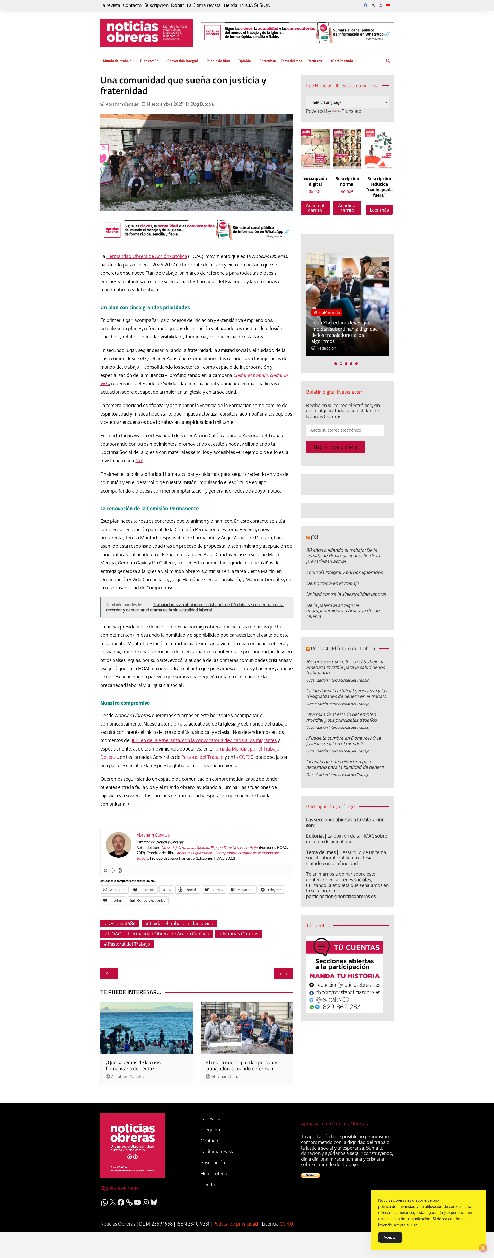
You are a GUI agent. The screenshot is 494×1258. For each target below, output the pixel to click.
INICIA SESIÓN (255, 5)
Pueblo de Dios (218, 60)
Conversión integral (182, 60)
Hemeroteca (214, 1173)
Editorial (315, 836)
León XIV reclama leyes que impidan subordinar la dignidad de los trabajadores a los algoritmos (344, 331)
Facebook (365, 5)
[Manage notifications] (483, 1248)
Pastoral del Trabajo (202, 757)
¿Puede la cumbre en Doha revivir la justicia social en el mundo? (343, 740)
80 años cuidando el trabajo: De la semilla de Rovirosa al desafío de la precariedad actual (343, 555)
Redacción (326, 348)
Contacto (132, 5)
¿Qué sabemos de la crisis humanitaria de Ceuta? (133, 1065)
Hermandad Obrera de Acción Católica (146, 256)
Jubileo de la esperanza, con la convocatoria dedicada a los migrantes (204, 740)
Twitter (373, 5)
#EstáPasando (342, 60)
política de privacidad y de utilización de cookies (420, 1206)
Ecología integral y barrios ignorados (344, 572)
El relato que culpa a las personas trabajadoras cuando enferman (242, 1065)
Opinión (245, 60)
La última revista (204, 5)
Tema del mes (291, 60)
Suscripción (156, 5)
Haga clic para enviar (336, 447)
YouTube (388, 5)
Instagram (380, 5)
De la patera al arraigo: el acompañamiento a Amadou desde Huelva (343, 610)
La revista (110, 5)
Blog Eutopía (202, 104)
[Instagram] (120, 870)
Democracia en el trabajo (332, 583)
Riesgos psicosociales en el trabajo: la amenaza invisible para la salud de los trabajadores (345, 667)
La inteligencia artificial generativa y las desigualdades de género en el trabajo (346, 693)
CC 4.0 (286, 1224)
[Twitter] (105, 870)
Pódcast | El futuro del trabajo (343, 648)
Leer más (379, 210)
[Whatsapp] (112, 870)
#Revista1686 (122, 923)
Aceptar (390, 1237)
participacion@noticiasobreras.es (341, 896)
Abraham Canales (122, 104)
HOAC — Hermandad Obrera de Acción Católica (158, 933)
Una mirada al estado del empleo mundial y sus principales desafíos (341, 717)
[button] (335, 363)
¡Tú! (314, 537)
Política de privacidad (235, 1224)
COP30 (246, 757)
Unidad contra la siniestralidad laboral (346, 594)
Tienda (230, 5)
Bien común (149, 60)
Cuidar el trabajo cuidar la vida (181, 923)
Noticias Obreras (240, 933)
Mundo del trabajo (117, 60)
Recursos (314, 60)
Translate (351, 111)
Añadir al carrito (315, 208)
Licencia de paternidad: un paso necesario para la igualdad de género (345, 764)
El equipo (210, 1129)
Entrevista (268, 60)
